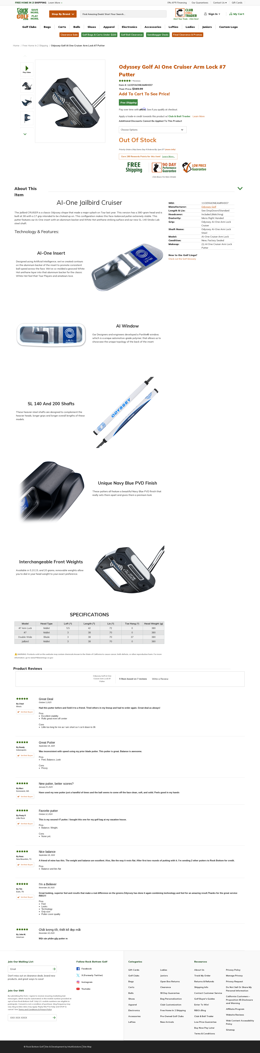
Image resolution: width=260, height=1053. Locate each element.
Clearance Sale (69, 34)
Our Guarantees (200, 2)
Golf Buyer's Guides (204, 998)
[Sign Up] (54, 1017)
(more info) (170, 149)
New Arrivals (167, 1022)
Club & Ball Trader (204, 1016)
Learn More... (168, 156)
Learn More (38, 3)
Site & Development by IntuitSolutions (63, 1046)
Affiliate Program (235, 1009)
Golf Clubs (29, 27)
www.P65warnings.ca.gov (42, 658)
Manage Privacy (234, 975)
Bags (47, 27)
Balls (76, 27)
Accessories (153, 27)
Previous (25, 56)
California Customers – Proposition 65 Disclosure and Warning (239, 1000)
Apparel (109, 27)
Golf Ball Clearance (131, 34)
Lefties (173, 27)
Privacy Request (234, 981)
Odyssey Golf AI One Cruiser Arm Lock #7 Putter (102, 678)
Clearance (165, 987)
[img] (125, 80)
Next (25, 134)
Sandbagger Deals (157, 34)
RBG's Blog (200, 1010)
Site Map (87, 1046)
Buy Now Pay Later (204, 1027)
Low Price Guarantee (205, 1022)
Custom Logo (228, 27)
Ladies (190, 27)
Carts (62, 27)
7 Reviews (136, 81)
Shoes (92, 27)
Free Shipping (128, 102)
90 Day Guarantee (170, 993)
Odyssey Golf (208, 206)
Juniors (207, 27)
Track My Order (202, 975)
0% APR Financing (177, 2)
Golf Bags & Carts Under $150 (99, 34)
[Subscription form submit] (54, 969)
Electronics (129, 27)
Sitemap (230, 1029)
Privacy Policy (233, 970)
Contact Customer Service (208, 993)
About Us (199, 970)
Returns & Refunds (204, 981)
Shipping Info (201, 987)
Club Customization (170, 1004)
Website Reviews (235, 1014)
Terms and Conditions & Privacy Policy (35, 1009)
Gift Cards (237, 2)
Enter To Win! (201, 1004)
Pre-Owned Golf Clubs (172, 1016)
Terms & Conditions (204, 1033)
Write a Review (160, 678)
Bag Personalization (171, 998)
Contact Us (219, 2)
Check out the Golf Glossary (182, 258)
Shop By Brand (61, 14)
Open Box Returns (170, 981)
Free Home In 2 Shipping (173, 1010)
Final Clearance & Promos (187, 34)
